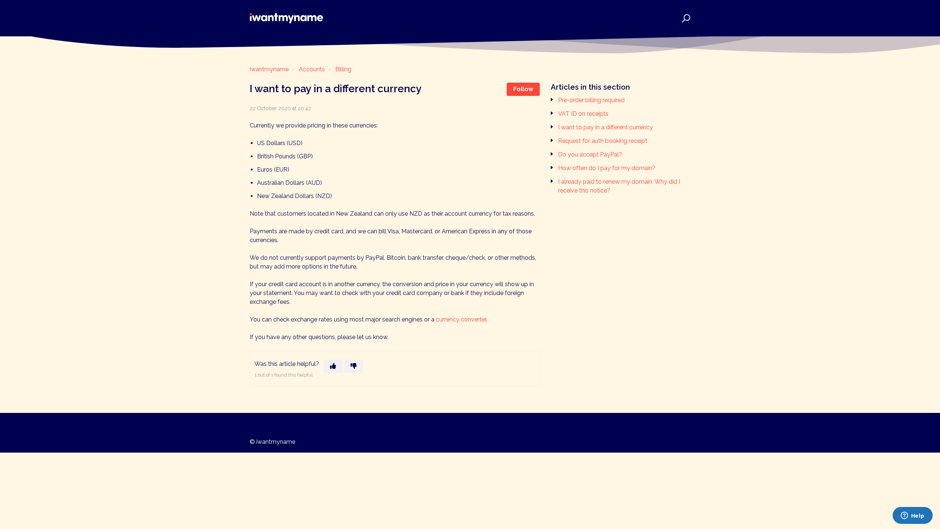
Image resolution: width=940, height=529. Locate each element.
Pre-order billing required (591, 100)
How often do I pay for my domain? (606, 168)
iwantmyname (269, 69)
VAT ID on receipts (583, 113)
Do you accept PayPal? (590, 154)
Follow (523, 89)
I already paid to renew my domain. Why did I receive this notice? (619, 186)
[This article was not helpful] (353, 366)
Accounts (312, 69)
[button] (685, 18)
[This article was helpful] (333, 366)
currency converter (461, 319)
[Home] (286, 18)
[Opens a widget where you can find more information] (912, 516)
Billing (343, 69)
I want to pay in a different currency (605, 127)
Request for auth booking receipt (602, 140)
